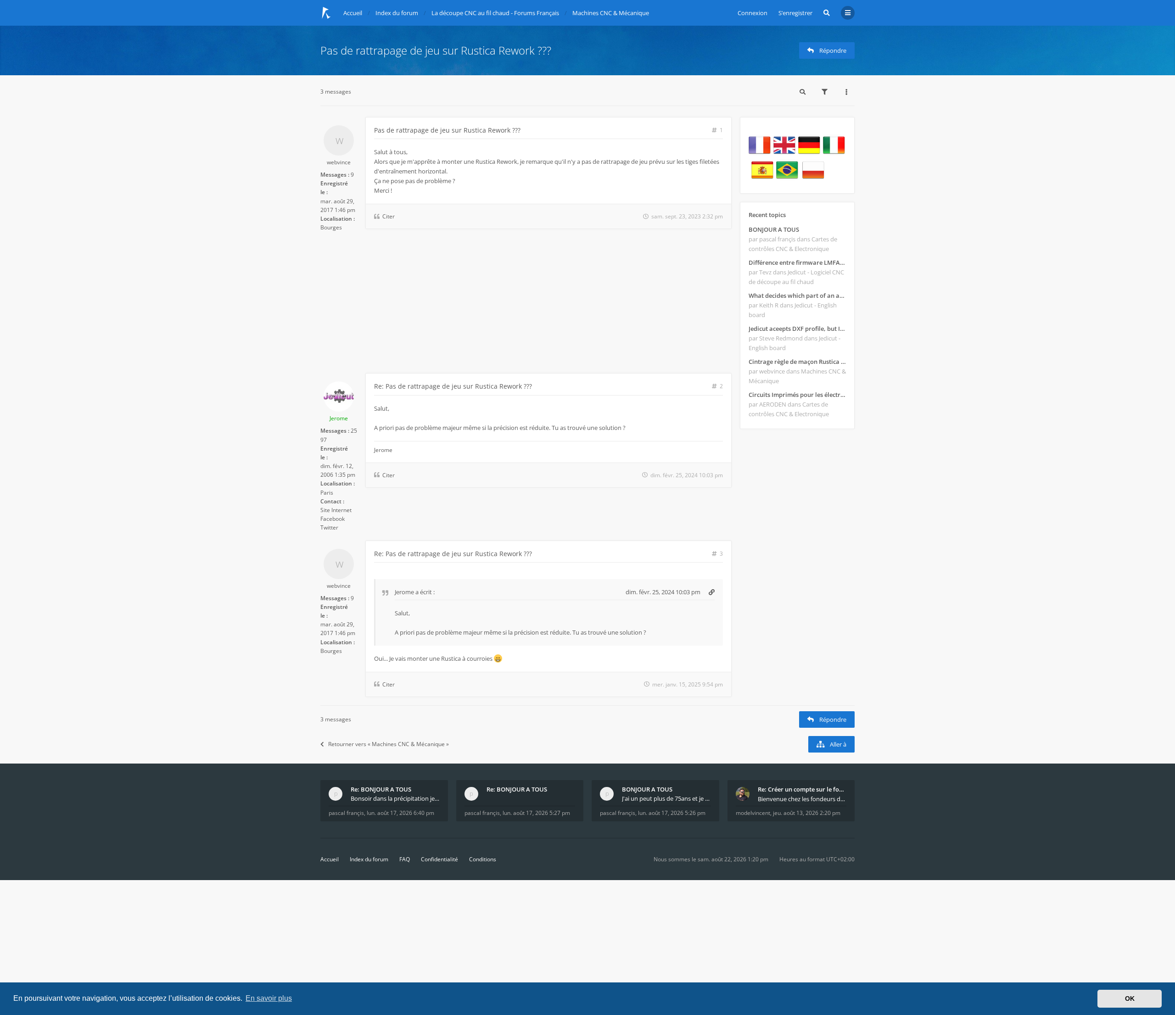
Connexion (752, 13)
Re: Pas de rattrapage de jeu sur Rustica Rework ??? (453, 386)
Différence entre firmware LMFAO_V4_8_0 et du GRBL (797, 262)
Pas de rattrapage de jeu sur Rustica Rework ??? (435, 50)
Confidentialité (439, 859)
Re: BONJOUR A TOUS (381, 789)
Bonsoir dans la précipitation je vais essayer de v (395, 798)
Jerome (339, 418)
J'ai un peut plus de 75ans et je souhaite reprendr (666, 798)
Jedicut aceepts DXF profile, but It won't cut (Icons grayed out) (797, 328)
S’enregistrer (795, 13)
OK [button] (1130, 998)
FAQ (404, 859)
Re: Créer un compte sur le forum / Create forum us (802, 789)
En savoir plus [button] (269, 998)
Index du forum (369, 859)
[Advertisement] (526, 304)
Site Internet (336, 510)
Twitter (329, 527)
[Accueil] (326, 13)
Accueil (329, 859)
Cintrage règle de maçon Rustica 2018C (797, 361)
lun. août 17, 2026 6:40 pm (400, 813)
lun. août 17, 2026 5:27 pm (536, 813)
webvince (339, 162)
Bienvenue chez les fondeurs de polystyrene (802, 799)
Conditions (482, 859)
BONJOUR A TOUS (774, 229)
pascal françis (346, 813)
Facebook (332, 519)
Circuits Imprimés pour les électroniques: (797, 394)
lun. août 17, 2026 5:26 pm (671, 813)
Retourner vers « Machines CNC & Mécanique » (388, 744)
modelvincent (753, 813)
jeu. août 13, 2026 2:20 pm (806, 813)
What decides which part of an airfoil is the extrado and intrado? (797, 295)
